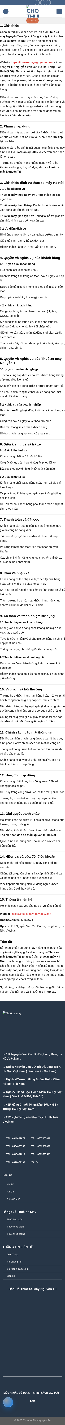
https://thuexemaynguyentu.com (32, 62)
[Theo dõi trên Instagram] (42, 2)
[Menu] (5, 11)
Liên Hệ (11, 1275)
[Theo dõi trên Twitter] (48, 2)
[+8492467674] (31, 2)
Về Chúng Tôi (14, 1261)
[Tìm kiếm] (59, 11)
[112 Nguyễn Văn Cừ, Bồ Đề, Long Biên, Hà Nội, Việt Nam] (15, 2)
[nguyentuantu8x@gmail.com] (20, 2)
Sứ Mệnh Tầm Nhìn (18, 1268)
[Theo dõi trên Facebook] (37, 2)
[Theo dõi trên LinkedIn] (38, 1386)
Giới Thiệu (12, 1254)
